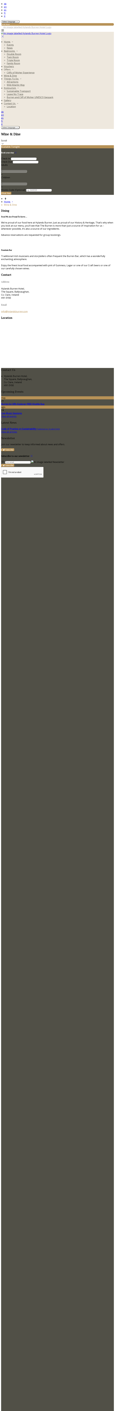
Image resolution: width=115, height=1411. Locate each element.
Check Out (6, 161)
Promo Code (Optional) (13, 189)
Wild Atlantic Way (16, 84)
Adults (4, 165)
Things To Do (11, 78)
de (5, 3)
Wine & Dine (10, 75)
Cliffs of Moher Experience (20, 72)
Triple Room (13, 60)
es (5, 9)
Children (5, 177)
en (5, 6)
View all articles (9, 431)
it (4, 16)
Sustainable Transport (19, 91)
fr (5, 13)
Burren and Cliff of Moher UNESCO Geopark (30, 97)
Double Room (14, 54)
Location (11, 106)
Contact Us (10, 103)
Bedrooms (9, 51)
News (10, 47)
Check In (5, 158)
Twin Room (13, 57)
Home (7, 41)
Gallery (7, 100)
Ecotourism (10, 88)
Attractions (12, 81)
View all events (9, 416)
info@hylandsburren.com (14, 311)
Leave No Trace (15, 94)
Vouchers (9, 66)
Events (10, 44)
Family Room (13, 63)
